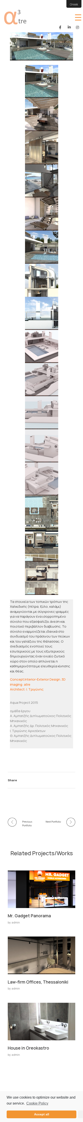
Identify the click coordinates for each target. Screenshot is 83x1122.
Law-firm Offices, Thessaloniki (38, 982)
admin (16, 922)
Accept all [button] (41, 1114)
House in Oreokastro (28, 1048)
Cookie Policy (37, 1103)
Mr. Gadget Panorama (29, 916)
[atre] (18, 17)
